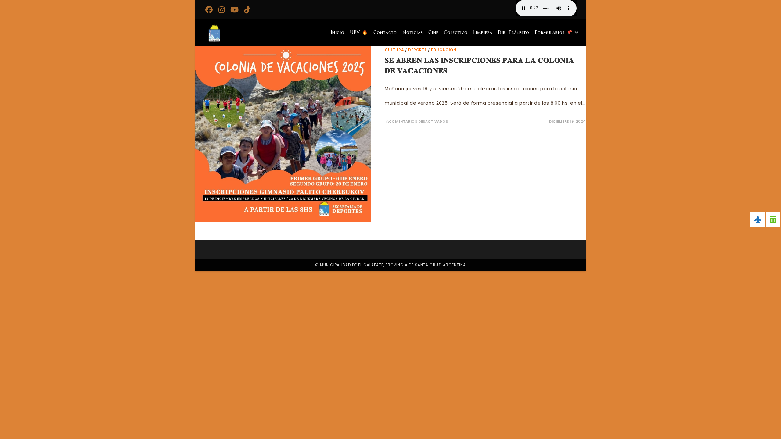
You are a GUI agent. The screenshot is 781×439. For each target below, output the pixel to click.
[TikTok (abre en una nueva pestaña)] (247, 9)
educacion (443, 49)
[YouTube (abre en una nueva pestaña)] (234, 9)
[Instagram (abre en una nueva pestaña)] (221, 9)
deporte (417, 49)
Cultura (394, 49)
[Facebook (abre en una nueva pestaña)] (209, 9)
